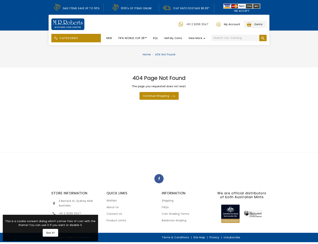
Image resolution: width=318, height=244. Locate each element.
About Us (113, 207)
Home (147, 54)
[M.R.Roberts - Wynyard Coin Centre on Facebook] (159, 179)
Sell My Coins (173, 38)
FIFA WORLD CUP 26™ (133, 38)
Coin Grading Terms (175, 214)
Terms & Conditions (175, 237)
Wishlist (112, 200)
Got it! (50, 233)
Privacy (214, 237)
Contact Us (114, 214)
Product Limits (116, 220)
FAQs (165, 207)
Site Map (199, 237)
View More (195, 38)
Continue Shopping (156, 96)
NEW (109, 38)
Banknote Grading (174, 220)
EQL (155, 38)
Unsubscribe (232, 237)
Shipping (167, 200)
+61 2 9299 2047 (197, 24)
